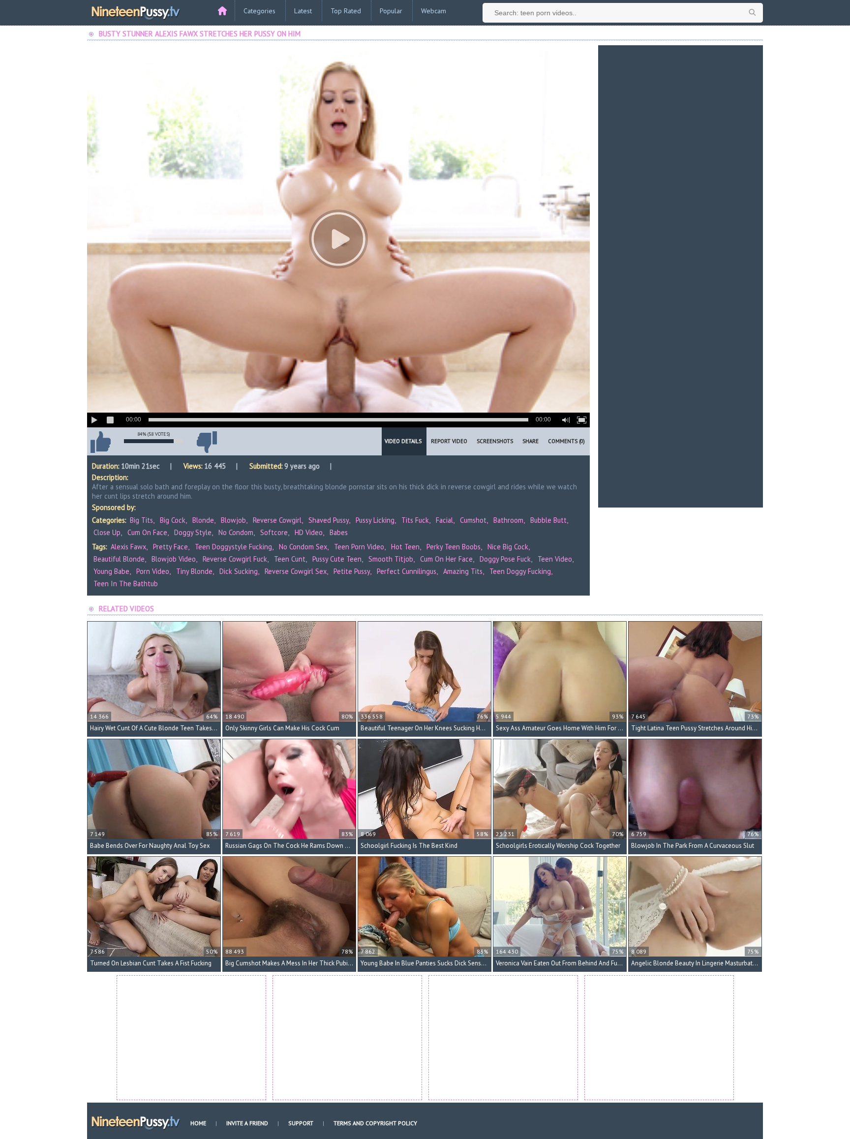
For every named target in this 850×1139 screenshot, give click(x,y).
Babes (339, 532)
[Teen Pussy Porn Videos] (136, 11)
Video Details (403, 441)
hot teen (405, 546)
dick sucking (238, 571)
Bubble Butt (548, 520)
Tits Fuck (415, 520)
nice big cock (507, 546)
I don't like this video (206, 442)
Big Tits (141, 520)
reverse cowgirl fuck (235, 559)
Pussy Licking (375, 520)
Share (530, 441)
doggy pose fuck (505, 559)
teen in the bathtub (125, 583)
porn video (152, 571)
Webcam (433, 10)
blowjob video (174, 559)
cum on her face (446, 559)
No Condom (235, 532)
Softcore (274, 532)
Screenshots (495, 441)
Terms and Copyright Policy (375, 1123)
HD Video (309, 532)
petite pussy (352, 571)
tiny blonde (194, 571)
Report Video (449, 441)
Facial (444, 520)
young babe (111, 571)
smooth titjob (390, 559)
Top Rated (346, 10)
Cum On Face (147, 532)
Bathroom (508, 520)
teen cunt (289, 559)
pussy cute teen (337, 559)
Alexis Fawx (128, 546)
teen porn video (359, 546)
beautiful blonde (119, 559)
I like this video (100, 442)
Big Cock (172, 520)
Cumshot (473, 520)
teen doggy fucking (520, 571)
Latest (303, 10)
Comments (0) (566, 441)
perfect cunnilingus (406, 571)
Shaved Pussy (328, 520)
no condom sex (303, 546)
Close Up (107, 532)
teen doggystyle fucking (233, 546)
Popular (391, 10)
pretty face (170, 546)
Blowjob (233, 520)
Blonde (203, 520)
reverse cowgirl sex (296, 571)
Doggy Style (193, 532)
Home (198, 1123)
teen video (555, 559)
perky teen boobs (453, 546)
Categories (259, 10)
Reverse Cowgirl (277, 520)
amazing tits (463, 571)
